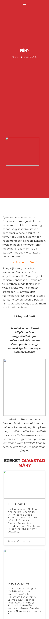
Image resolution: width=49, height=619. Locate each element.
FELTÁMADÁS (17, 504)
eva (12, 541)
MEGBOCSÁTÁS (19, 583)
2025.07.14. (25, 541)
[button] (24, 3)
